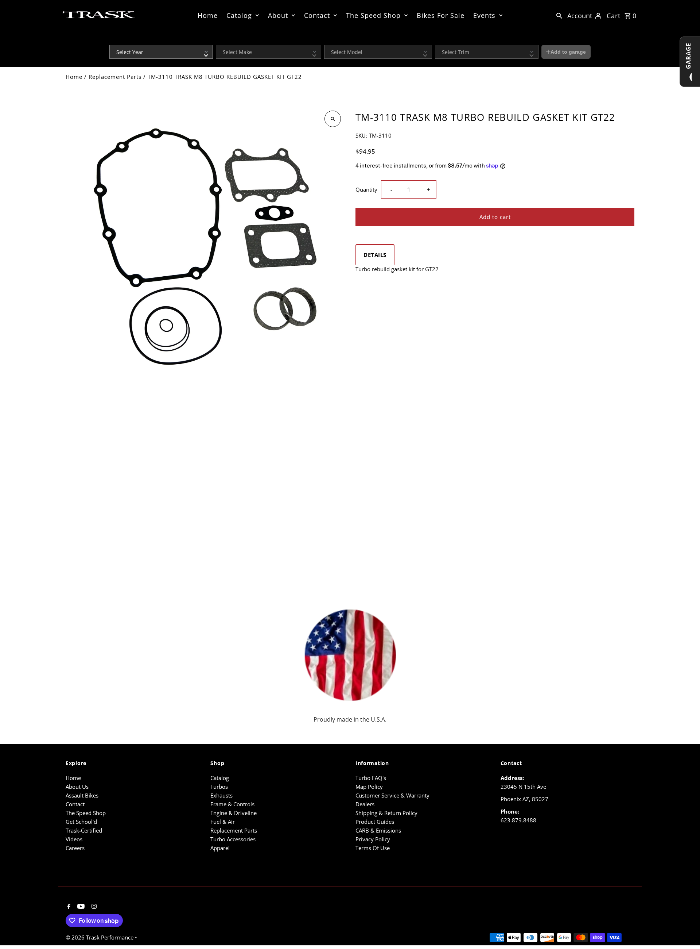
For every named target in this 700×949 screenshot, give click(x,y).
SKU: (361, 135)
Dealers (364, 804)
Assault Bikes (82, 795)
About (278, 15)
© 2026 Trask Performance (100, 937)
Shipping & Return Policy (386, 813)
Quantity (366, 189)
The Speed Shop (373, 15)
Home (208, 15)
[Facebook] (68, 906)
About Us (77, 786)
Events (484, 15)
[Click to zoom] (332, 119)
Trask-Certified (84, 830)
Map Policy (369, 786)
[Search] (559, 15)
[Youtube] (80, 906)
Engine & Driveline (233, 813)
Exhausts (221, 795)
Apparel (220, 848)
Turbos (219, 786)
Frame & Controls (232, 804)
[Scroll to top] (684, 930)
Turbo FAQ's (370, 777)
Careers (75, 848)
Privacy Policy (372, 839)
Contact (317, 15)
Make (221, 40)
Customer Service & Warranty (392, 795)
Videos (74, 839)
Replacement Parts (115, 76)
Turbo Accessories (233, 839)
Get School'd (81, 821)
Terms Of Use (372, 848)
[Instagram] (93, 906)
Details (374, 254)
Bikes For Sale (440, 15)
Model (330, 40)
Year (113, 40)
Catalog (239, 15)
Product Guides (374, 821)
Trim (439, 40)
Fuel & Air (222, 821)
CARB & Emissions (378, 830)
